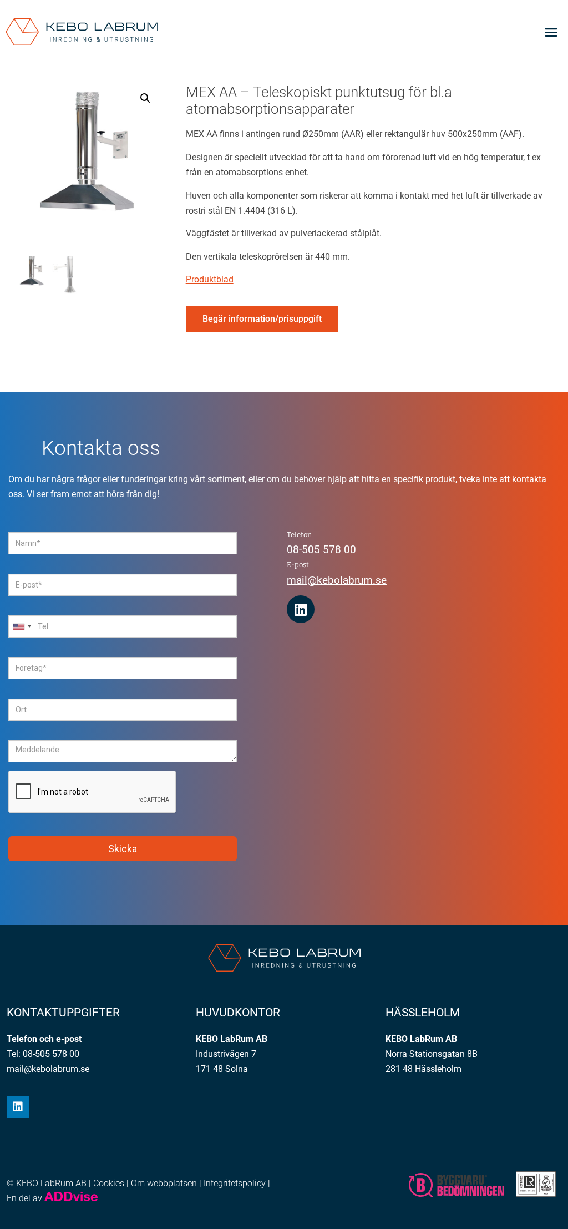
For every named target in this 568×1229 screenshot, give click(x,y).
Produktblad (210, 279)
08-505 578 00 (321, 549)
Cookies (108, 1183)
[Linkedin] (301, 609)
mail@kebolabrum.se (337, 580)
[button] (550, 32)
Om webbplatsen (164, 1183)
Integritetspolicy (235, 1183)
